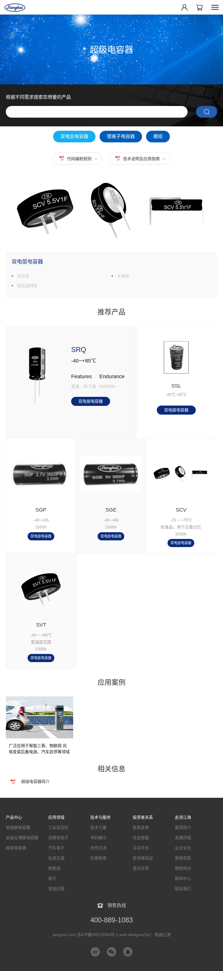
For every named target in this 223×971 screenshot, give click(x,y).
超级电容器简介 (35, 781)
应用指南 (98, 858)
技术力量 (98, 827)
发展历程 (183, 837)
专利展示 (98, 837)
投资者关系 (143, 817)
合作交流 (98, 848)
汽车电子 (56, 848)
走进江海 (183, 817)
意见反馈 (141, 868)
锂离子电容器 (121, 136)
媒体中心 (183, 878)
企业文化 (183, 848)
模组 (158, 136)
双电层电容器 (74, 136)
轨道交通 (56, 858)
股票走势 (141, 827)
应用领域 (56, 817)
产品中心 (14, 817)
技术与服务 (100, 817)
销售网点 (183, 868)
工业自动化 (58, 827)
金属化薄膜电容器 (22, 837)
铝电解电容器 (18, 827)
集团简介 (183, 827)
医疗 (52, 878)
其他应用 (56, 888)
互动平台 (141, 848)
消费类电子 (58, 837)
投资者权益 (143, 858)
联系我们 (183, 888)
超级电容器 (16, 848)
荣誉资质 (183, 858)
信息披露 (141, 837)
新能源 (54, 868)
